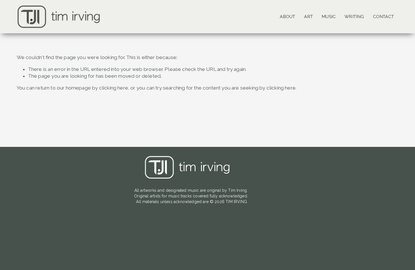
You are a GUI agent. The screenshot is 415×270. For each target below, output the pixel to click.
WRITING (354, 16)
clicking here (113, 88)
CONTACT (383, 16)
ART (308, 16)
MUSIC (329, 16)
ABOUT (287, 16)
